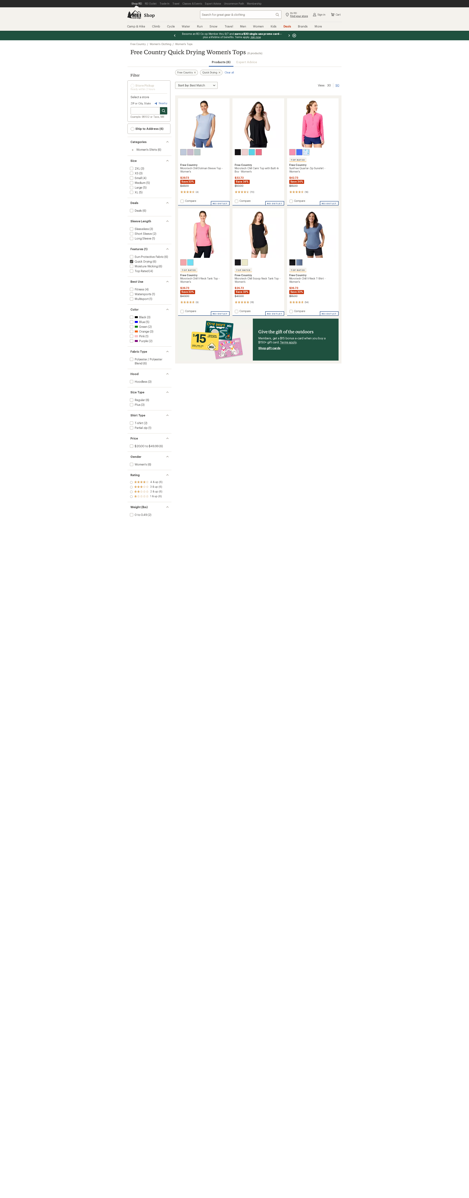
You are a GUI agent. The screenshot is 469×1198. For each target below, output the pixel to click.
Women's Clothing (160, 44)
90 (337, 85)
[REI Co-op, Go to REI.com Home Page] (134, 14)
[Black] (238, 152)
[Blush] (245, 152)
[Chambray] (299, 262)
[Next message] (289, 35)
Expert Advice (246, 62)
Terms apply (288, 342)
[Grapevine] (190, 152)
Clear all (229, 72)
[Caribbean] (252, 152)
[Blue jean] (183, 152)
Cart (338, 14)
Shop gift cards (269, 348)
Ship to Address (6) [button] (149, 128)
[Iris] (306, 152)
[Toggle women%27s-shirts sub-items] (132, 150)
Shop (149, 15)
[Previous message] (175, 35)
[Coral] (292, 152)
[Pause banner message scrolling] (293, 35)
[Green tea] (197, 152)
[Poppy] (259, 152)
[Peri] (299, 152)
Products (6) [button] (221, 62)
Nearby (162, 103)
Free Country (138, 44)
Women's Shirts (146, 149)
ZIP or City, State (141, 103)
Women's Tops (184, 44)
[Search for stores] (163, 110)
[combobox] (240, 14)
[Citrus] (245, 262)
